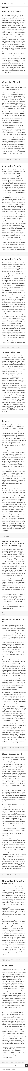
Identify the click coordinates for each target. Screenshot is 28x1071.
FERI (8, 180)
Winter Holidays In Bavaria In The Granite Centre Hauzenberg (13, 543)
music (9, 161)
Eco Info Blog (7, 3)
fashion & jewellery (20, 747)
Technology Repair (5, 536)
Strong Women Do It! (12, 754)
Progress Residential (10, 1019)
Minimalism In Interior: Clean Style (13, 882)
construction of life (19, 535)
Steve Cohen (15, 376)
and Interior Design (19, 959)
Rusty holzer (5, 1007)
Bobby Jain (5, 907)
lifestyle (3, 748)
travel (17, 613)
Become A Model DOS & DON (13, 620)
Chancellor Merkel (11, 82)
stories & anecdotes (20, 416)
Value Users (7, 965)
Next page (26, 1065)
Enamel (5, 421)
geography (18, 254)
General (5, 77)
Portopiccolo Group (7, 110)
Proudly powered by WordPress (8, 1069)
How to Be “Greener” (12, 11)
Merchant (10, 1005)
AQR (20, 553)
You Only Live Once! (11, 352)
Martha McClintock (10, 990)
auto (17, 874)
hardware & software (19, 1062)
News (13, 159)
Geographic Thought (11, 166)
